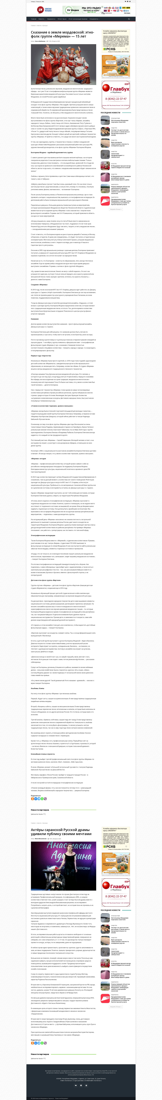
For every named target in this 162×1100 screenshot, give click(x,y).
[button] (129, 19)
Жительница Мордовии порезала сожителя (119, 121)
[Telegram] (128, 1)
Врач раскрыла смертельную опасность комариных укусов (120, 144)
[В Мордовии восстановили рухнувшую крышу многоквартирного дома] (105, 177)
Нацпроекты (114, 184)
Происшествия (115, 118)
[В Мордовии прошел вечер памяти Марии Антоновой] (105, 165)
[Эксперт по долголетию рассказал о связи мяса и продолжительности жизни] (105, 131)
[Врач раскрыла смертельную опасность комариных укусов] (105, 143)
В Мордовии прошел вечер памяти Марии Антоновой (121, 166)
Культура (45, 25)
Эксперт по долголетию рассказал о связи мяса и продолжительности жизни (120, 132)
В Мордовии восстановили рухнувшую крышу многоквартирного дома (121, 178)
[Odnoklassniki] (32, 798)
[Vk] (125, 1)
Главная (33, 25)
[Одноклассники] (130, 1)
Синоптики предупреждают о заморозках (117, 155)
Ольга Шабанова (40, 41)
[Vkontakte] (35, 798)
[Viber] (45, 798)
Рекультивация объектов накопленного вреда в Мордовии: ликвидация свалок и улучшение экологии (120, 190)
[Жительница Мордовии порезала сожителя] (105, 120)
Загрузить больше (115, 209)
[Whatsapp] (42, 798)
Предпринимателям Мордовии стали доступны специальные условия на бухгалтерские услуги (121, 201)
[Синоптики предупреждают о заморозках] (105, 154)
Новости (39, 25)
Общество (114, 127)
